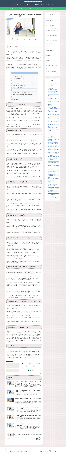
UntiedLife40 (50, 104)
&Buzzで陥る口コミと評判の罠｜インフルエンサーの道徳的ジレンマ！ (53, 167)
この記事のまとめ (15, 99)
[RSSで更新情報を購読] (32, 370)
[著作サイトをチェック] (28, 370)
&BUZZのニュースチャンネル (53, 114)
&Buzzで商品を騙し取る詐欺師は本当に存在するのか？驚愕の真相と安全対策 (53, 189)
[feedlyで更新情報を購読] (30, 370)
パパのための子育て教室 (52, 89)
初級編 (50, 450)
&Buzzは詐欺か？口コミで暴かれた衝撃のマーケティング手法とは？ (53, 176)
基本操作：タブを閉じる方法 (17, 83)
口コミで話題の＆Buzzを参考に (53, 145)
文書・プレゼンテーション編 (56, 450)
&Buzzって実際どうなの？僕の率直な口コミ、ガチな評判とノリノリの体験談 (53, 154)
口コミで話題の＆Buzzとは (53, 143)
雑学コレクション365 (52, 137)
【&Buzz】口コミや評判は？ (53, 142)
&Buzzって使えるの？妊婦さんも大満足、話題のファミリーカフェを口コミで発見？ (53, 197)
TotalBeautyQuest (51, 113)
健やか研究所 (50, 88)
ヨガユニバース (50, 86)
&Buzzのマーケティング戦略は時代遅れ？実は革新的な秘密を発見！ (53, 171)
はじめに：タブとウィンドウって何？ (17, 76)
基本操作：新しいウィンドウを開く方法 (19, 85)
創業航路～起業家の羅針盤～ (53, 111)
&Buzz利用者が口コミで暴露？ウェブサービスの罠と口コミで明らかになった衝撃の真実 (53, 184)
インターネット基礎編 (10, 361)
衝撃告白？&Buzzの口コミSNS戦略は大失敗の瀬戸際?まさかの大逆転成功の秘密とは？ (53, 163)
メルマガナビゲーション (52, 107)
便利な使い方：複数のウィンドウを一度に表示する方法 (21, 92)
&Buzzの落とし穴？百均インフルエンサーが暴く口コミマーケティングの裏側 (53, 158)
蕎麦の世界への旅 (51, 105)
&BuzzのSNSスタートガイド (53, 127)
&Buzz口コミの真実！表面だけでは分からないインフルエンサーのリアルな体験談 (53, 193)
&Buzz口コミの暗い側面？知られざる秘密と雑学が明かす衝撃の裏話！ (53, 180)
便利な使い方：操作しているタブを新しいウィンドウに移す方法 (22, 94)
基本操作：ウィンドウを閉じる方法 (18, 87)
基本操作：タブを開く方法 (17, 80)
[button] (36, 39)
